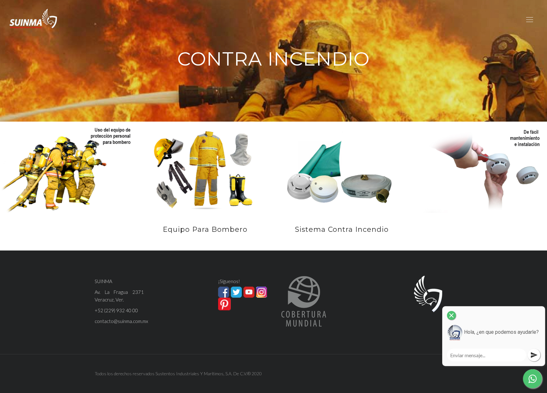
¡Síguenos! (229, 281)
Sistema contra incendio (342, 229)
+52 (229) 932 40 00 (116, 310)
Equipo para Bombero (205, 229)
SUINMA (103, 281)
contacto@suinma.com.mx (121, 321)
